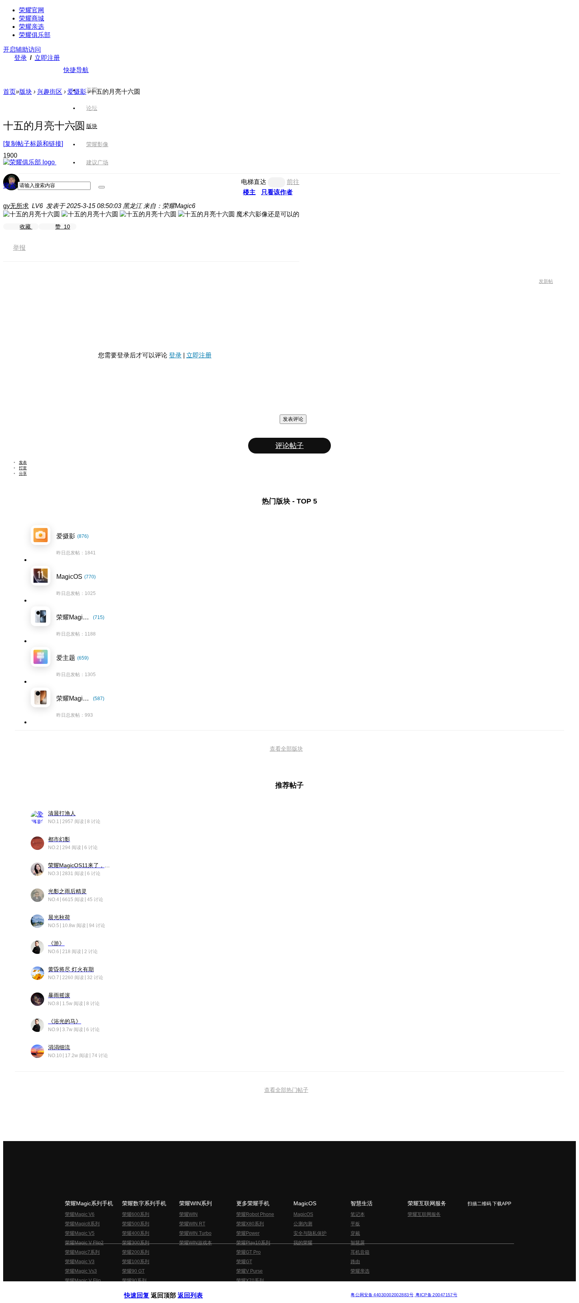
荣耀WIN (188, 1214)
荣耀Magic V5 (80, 1233)
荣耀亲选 (31, 26)
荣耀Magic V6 (80, 1214)
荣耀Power (248, 1233)
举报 (19, 247)
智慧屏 (358, 1242)
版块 (25, 91)
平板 (355, 1224)
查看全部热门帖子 (286, 1090)
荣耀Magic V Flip (83, 1280)
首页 (91, 90)
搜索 (9, 185)
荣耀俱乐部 (34, 35)
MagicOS (303, 1214)
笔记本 (358, 1214)
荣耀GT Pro (248, 1252)
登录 (20, 57)
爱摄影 (76, 91)
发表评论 (293, 419)
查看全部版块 (286, 748)
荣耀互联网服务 (424, 1214)
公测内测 (302, 1224)
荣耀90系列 (134, 1280)
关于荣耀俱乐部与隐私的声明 (197, 1288)
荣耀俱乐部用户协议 (145, 1288)
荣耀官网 (31, 10)
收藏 (26, 226)
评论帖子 (289, 446)
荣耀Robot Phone (255, 1214)
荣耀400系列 (135, 1233)
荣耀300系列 (135, 1242)
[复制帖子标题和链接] (33, 143)
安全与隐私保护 (310, 1233)
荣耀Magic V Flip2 (84, 1242)
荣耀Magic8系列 (82, 1224)
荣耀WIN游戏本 (195, 1242)
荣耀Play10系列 (253, 1242)
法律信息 (263, 1288)
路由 (355, 1261)
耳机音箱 (360, 1252)
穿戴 (355, 1233)
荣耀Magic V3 (80, 1261)
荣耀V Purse (249, 1271)
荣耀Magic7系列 (82, 1252)
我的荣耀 (302, 1242)
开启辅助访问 (22, 49)
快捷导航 (76, 70)
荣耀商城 (31, 18)
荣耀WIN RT (192, 1224)
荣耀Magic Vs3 (81, 1271)
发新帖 (546, 281)
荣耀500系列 (135, 1224)
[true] (101, 187)
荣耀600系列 (135, 1214)
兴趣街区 (49, 91)
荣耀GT (244, 1261)
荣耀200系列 (135, 1252)
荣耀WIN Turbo (195, 1233)
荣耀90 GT (133, 1271)
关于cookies (241, 1288)
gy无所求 (16, 206)
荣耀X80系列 (250, 1224)
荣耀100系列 (135, 1261)
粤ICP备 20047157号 (435, 1294)
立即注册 (47, 57)
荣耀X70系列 (250, 1280)
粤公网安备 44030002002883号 (382, 1294)
